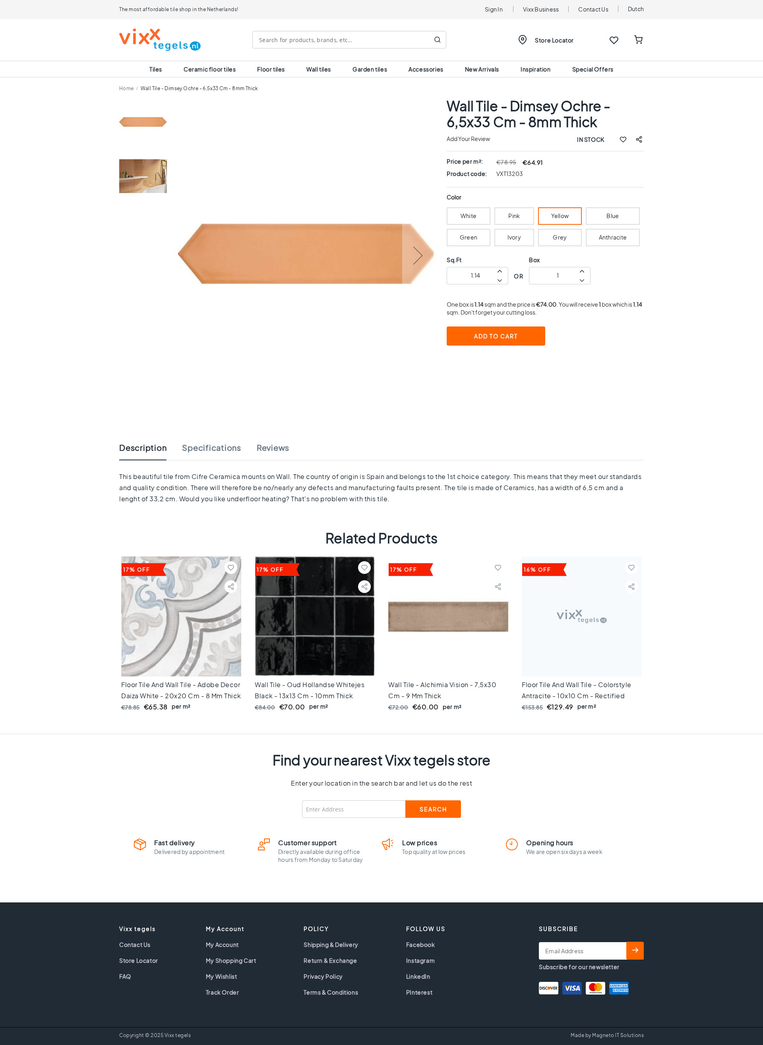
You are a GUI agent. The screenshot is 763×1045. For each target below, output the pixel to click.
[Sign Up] (635, 951)
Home (126, 88)
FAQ (125, 976)
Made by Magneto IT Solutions (607, 1035)
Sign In (494, 9)
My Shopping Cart (231, 960)
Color (454, 197)
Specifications (211, 447)
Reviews (273, 447)
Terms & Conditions (331, 992)
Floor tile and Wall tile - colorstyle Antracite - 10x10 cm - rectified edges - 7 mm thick (576, 695)
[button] (418, 255)
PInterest (419, 992)
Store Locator (554, 40)
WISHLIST (614, 40)
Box (534, 259)
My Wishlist (221, 976)
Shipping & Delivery (331, 944)
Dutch (636, 8)
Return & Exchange (330, 960)
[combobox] (349, 39)
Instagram (420, 960)
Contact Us (593, 9)
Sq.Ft (454, 259)
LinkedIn (418, 976)
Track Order (222, 992)
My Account (222, 944)
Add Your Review (468, 138)
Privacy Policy (323, 976)
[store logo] (160, 39)
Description (143, 447)
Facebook (420, 944)
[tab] (150, 451)
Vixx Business (541, 9)
